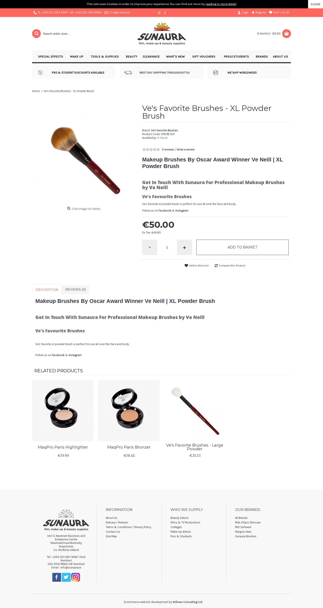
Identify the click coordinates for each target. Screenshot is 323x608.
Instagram (182, 210)
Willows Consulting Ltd (187, 602)
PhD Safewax (243, 527)
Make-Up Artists (181, 531)
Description (47, 290)
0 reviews (168, 149)
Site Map (111, 536)
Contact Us (113, 531)
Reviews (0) (75, 289)
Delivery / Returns (117, 522)
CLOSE (315, 4)
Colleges (176, 527)
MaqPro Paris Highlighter (63, 447)
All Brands (241, 517)
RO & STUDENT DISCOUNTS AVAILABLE (79, 72)
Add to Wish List (199, 265)
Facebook (165, 210)
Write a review (185, 149)
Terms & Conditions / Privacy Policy (128, 527)
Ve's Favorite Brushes (164, 130)
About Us (111, 517)
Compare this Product (232, 265)
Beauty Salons (180, 517)
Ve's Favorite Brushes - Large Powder (194, 447)
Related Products (58, 370)
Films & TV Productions (185, 522)
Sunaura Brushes (245, 536)
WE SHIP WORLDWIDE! (242, 72)
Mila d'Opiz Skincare (248, 522)
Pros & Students (181, 536)
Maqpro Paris (243, 531)
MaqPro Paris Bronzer (129, 447)
